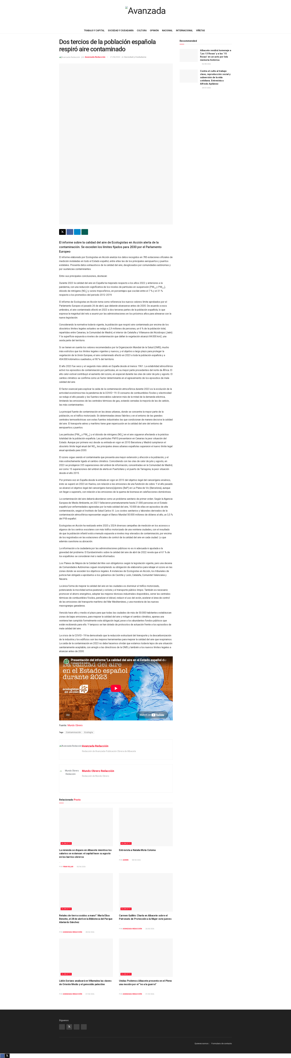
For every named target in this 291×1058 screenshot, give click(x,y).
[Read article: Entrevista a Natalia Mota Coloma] (146, 827)
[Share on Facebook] (70, 232)
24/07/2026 (206, 88)
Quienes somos (201, 1043)
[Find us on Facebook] (84, 1027)
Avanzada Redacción (95, 57)
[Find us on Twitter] (69, 1027)
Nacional (167, 30)
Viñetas (200, 30)
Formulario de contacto (221, 1043)
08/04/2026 (136, 860)
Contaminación (73, 732)
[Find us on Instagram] (62, 1027)
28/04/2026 (89, 932)
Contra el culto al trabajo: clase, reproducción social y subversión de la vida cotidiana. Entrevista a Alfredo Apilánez (215, 77)
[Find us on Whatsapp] (76, 1027)
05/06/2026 (80, 867)
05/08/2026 (206, 64)
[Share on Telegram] (77, 232)
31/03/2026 (149, 994)
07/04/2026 (89, 994)
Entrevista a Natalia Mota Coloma (137, 850)
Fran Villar (68, 867)
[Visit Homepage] (145, 13)
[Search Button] (287, 30)
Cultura (142, 30)
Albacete (66, 843)
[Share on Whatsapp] (84, 232)
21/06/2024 (115, 57)
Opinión (154, 30)
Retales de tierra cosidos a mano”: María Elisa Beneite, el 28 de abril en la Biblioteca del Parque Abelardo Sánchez (85, 919)
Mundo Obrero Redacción (98, 770)
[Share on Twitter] (62, 232)
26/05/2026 (149, 929)
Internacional (184, 30)
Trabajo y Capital (94, 30)
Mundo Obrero (75, 725)
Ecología (88, 732)
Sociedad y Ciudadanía (121, 30)
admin (125, 860)
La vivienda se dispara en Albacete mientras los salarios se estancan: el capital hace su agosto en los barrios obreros (85, 853)
